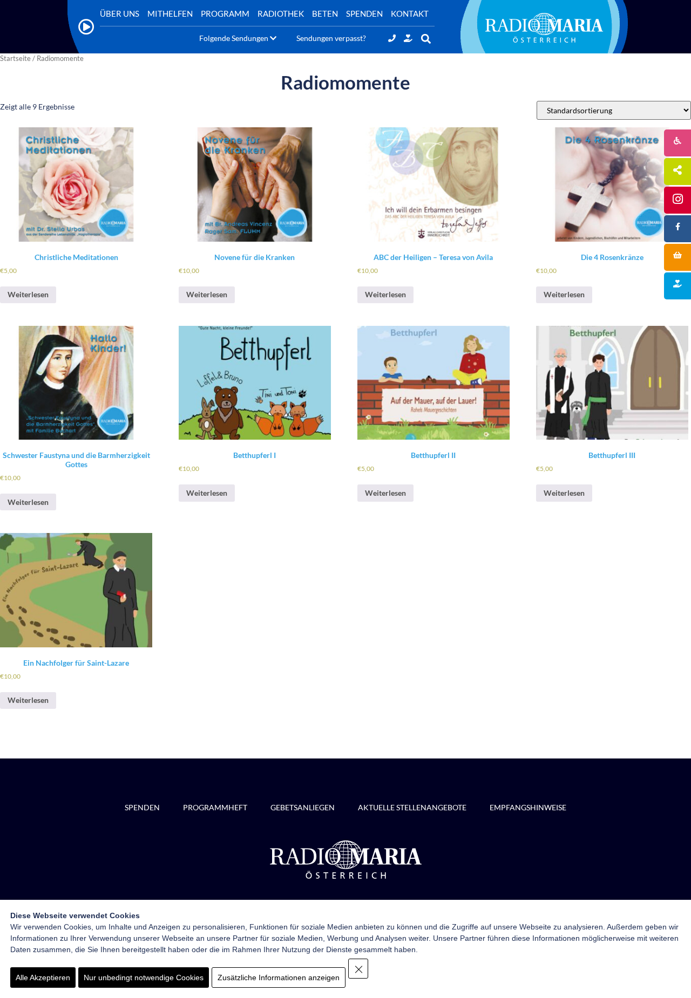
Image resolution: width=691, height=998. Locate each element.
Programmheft (215, 807)
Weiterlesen (28, 294)
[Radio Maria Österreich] (544, 27)
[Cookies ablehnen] (358, 969)
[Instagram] (677, 200)
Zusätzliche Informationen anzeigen (279, 977)
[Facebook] (677, 228)
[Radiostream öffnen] (86, 27)
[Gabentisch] (677, 257)
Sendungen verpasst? (331, 38)
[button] (426, 39)
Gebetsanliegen (302, 807)
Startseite (15, 58)
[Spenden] (408, 38)
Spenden (142, 807)
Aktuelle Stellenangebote (412, 807)
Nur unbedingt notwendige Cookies (144, 977)
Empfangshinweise (528, 807)
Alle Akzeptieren (43, 977)
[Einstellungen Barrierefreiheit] (677, 142)
